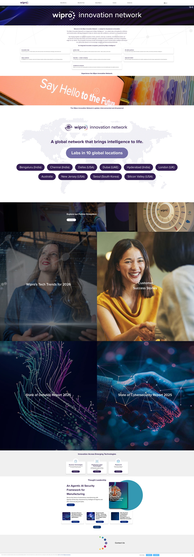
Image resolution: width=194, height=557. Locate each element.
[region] (97, 555)
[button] (190, 7)
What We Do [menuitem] (63, 2)
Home (3, 7)
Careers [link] (114, 2)
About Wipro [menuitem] (98, 2)
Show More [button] (97, 527)
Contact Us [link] (129, 2)
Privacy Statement (61, 554)
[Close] (192, 555)
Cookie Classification (67, 554)
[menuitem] (166, 3)
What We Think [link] (81, 2)
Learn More (48, 294)
